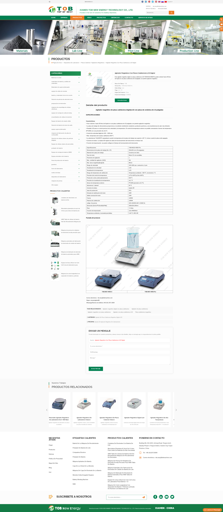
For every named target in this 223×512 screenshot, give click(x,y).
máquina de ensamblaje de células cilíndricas (61, 108)
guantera (53, 164)
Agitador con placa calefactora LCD (123, 312)
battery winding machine (80, 479)
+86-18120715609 (162, 8)
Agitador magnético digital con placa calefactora (116, 309)
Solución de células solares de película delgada (62, 139)
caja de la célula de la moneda (83, 466)
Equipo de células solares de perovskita (62, 144)
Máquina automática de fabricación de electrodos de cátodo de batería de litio (71, 242)
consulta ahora (122, 100)
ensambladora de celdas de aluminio (61, 117)
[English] (159, 1)
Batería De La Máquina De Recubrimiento (86, 443)
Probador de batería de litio (82, 448)
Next (176, 410)
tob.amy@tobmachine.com (159, 6)
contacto (129, 17)
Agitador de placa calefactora (140, 309)
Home (53, 17)
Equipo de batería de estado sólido (61, 121)
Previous (46, 410)
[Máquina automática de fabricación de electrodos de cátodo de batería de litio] (55, 244)
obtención (115, 17)
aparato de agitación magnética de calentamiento (107, 321)
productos (52, 449)
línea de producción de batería (59, 160)
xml (50, 472)
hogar (51, 445)
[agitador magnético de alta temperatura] (136, 403)
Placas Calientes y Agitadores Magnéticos (92, 62)
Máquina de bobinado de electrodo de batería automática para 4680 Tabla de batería (70, 253)
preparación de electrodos (58, 103)
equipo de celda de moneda (59, 91)
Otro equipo (54, 185)
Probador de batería (79, 457)
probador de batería (57, 148)
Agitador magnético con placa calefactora (99, 312)
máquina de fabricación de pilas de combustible (61, 134)
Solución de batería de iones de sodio (61, 125)
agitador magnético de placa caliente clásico (86, 419)
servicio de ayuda (145, 17)
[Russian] (162, 1)
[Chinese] (166, 1)
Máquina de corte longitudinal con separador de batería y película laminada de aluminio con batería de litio (70, 275)
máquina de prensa (56, 181)
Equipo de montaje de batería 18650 (61, 152)
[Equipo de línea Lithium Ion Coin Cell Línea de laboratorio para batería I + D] (55, 265)
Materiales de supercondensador (60, 87)
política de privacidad (56, 458)
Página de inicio (57, 62)
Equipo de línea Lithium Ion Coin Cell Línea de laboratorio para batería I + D (70, 264)
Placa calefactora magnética (143, 312)
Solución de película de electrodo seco (62, 99)
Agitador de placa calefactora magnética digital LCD (108, 317)
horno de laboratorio (57, 168)
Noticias (51, 454)
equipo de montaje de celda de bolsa (61, 113)
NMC (74, 484)
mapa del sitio (53, 463)
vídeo (89, 17)
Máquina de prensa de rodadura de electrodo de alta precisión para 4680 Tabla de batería (70, 231)
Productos (77, 17)
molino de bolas (55, 172)
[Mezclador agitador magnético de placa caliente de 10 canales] (161, 403)
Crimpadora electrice (79, 452)
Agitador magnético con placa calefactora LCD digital (110, 340)
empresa (64, 17)
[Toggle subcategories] (79, 78)
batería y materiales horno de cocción (61, 95)
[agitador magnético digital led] (111, 403)
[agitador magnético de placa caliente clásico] (86, 403)
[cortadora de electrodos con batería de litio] (55, 200)
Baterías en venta (56, 77)
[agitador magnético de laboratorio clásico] (61, 403)
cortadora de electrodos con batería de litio (69, 199)
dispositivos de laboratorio (71, 62)
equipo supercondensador (58, 129)
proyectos (101, 17)
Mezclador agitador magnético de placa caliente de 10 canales (161, 419)
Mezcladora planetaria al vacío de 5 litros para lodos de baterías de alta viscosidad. (70, 210)
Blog (50, 467)
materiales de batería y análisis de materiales (60, 82)
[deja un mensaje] (212, 510)
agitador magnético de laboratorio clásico (61, 419)
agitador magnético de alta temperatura (136, 419)
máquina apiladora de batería (82, 461)
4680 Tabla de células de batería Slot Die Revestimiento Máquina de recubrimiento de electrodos (71, 221)
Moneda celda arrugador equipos (83, 475)
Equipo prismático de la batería (60, 156)
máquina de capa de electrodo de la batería (87, 470)
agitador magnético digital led (112, 417)
